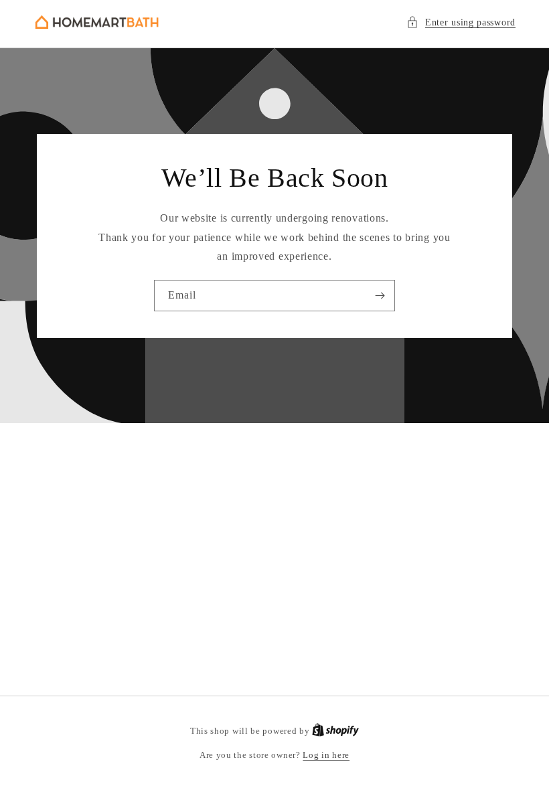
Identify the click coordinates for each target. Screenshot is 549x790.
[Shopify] (335, 731)
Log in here (326, 755)
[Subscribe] (379, 295)
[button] (461, 22)
